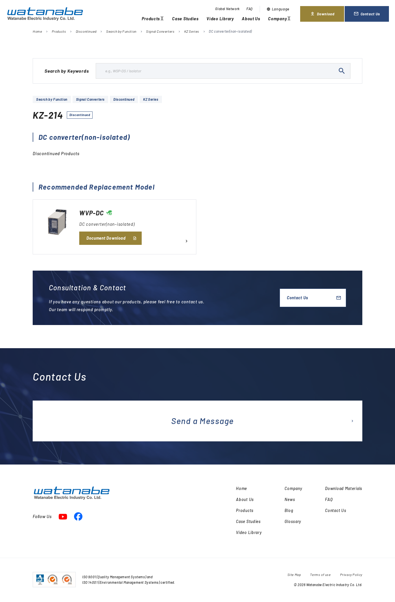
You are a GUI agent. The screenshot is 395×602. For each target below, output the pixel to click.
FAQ (249, 9)
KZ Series (191, 31)
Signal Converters (160, 31)
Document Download (106, 238)
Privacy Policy (351, 574)
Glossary (293, 521)
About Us (251, 18)
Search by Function (121, 31)
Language (278, 9)
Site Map (294, 574)
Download (323, 16)
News (290, 499)
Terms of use (320, 574)
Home (37, 31)
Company (279, 19)
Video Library (220, 18)
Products (153, 19)
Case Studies (185, 18)
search (342, 71)
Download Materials (343, 488)
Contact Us (371, 16)
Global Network (227, 9)
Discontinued (86, 31)
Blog (289, 510)
